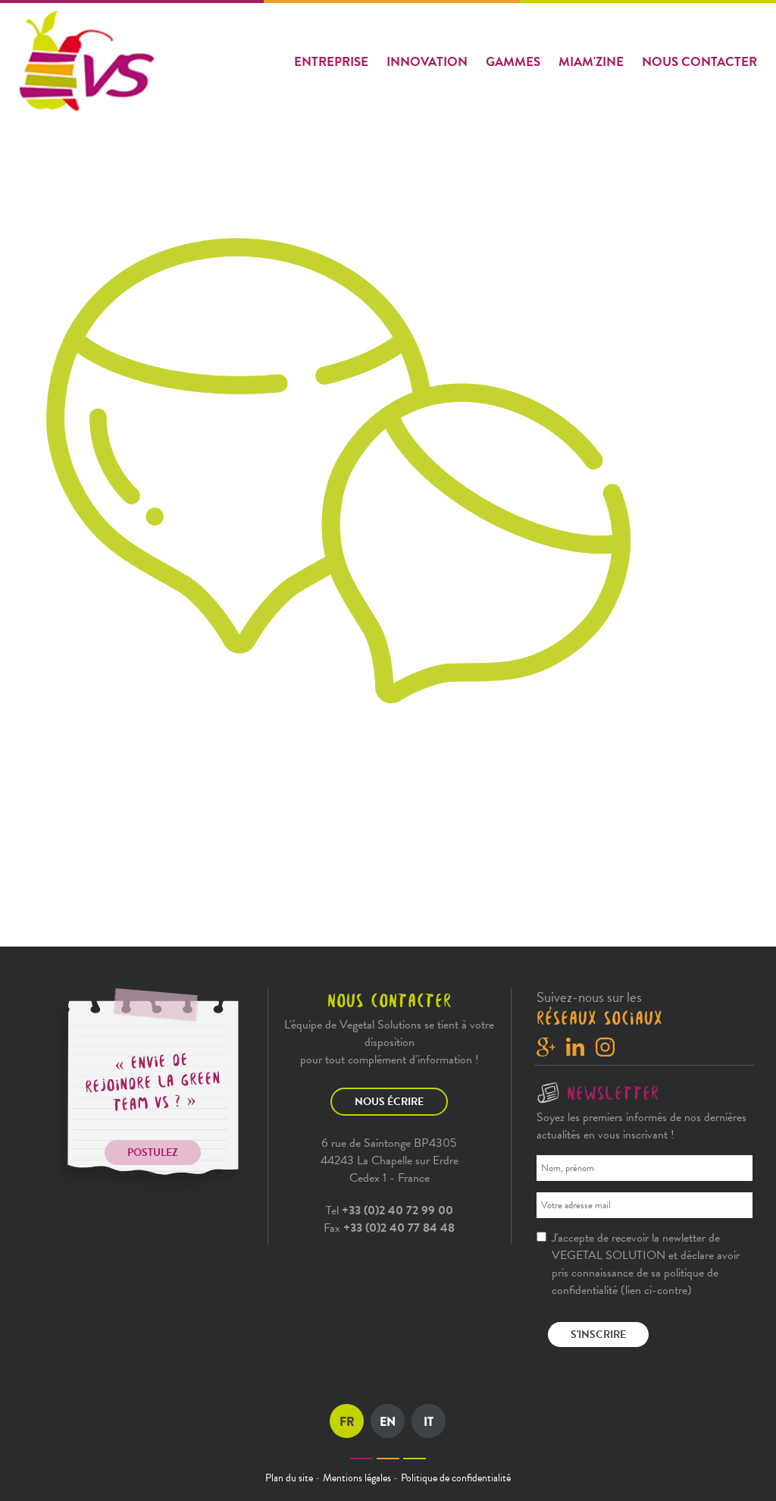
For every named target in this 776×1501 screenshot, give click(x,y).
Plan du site (289, 1478)
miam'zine (591, 62)
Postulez (152, 1152)
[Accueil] (89, 62)
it (428, 1421)
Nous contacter (699, 62)
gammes (513, 62)
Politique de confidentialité (456, 1478)
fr (347, 1421)
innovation (427, 62)
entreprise (331, 62)
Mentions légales (357, 1478)
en (388, 1421)
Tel (389, 1210)
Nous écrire (389, 1102)
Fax (389, 1228)
